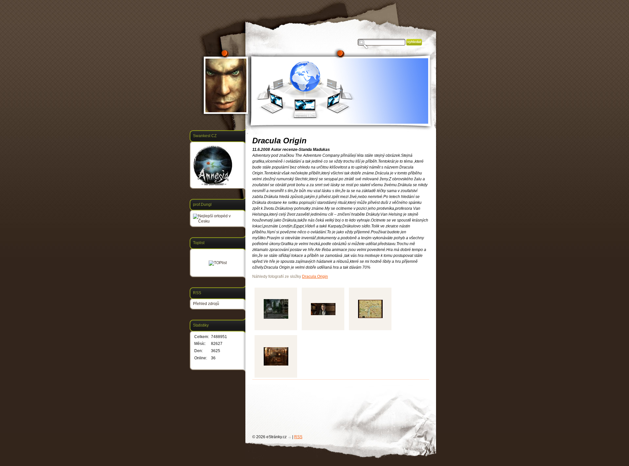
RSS (298, 437)
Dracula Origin (315, 276)
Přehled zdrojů (206, 303)
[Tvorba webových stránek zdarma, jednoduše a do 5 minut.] (290, 437)
